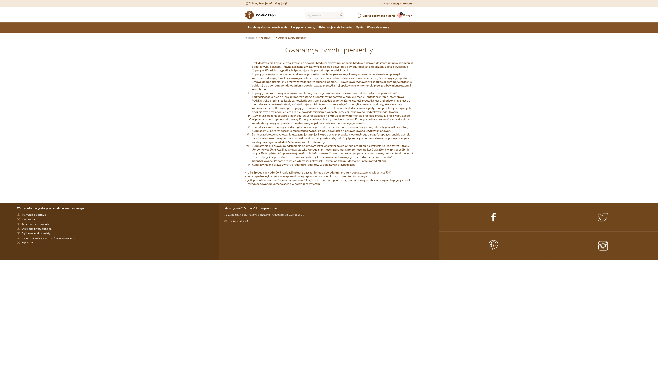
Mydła (360, 27)
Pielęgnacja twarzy (303, 27)
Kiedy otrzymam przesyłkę (35, 224)
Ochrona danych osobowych (37, 238)
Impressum (27, 242)
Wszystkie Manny (378, 27)
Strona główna (264, 37)
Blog (396, 3)
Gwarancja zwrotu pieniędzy (36, 228)
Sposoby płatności (31, 219)
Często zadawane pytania (379, 15)
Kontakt (407, 3)
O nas (386, 3)
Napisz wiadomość (239, 221)
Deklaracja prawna (65, 238)
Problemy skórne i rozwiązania (267, 27)
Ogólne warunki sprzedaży (35, 233)
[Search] (341, 15)
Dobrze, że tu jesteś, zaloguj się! (268, 3)
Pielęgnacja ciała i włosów (335, 27)
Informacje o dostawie (33, 214)
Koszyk (407, 15)
